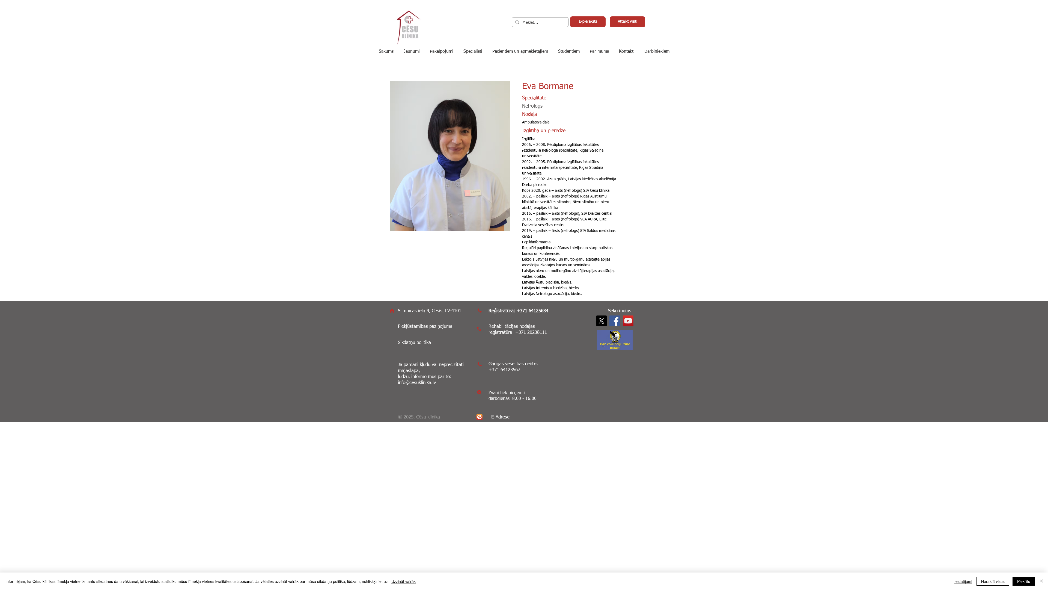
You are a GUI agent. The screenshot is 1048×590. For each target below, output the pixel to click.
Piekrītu (1023, 581)
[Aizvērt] (1041, 581)
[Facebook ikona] (614, 320)
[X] (601, 320)
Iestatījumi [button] (963, 581)
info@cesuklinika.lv (417, 382)
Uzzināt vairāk (403, 581)
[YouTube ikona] (628, 320)
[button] (656, 51)
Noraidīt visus (993, 581)
